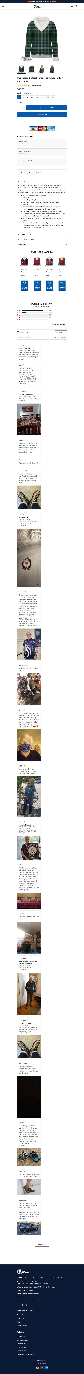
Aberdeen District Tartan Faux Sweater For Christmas (49, 271)
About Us (20, 1315)
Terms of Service (22, 1340)
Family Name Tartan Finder (26, 1300)
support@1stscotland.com (30, 1294)
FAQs (18, 1322)
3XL (42, 97)
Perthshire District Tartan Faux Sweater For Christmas (62, 271)
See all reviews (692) (42, 306)
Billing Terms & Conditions (25, 1354)
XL (32, 97)
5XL (53, 97)
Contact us (20, 1318)
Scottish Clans (21, 1297)
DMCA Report (42, 1364)
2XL (37, 97)
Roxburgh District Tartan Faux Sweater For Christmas (24, 271)
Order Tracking (22, 1326)
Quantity (20, 103)
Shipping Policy (22, 1344)
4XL (48, 97)
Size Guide (27, 93)
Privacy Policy (21, 1336)
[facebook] (18, 1305)
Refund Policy (21, 1347)
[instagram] (22, 1305)
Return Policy (21, 1351)
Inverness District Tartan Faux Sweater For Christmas (37, 271)
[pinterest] (27, 1305)
